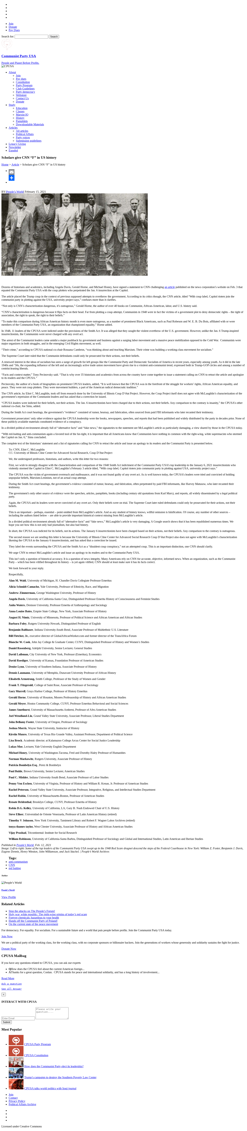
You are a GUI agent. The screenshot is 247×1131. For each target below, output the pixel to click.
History (20, 117)
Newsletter (15, 147)
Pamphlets (22, 121)
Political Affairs (25, 134)
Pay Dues (14, 30)
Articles (13, 127)
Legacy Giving (17, 143)
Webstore (21, 95)
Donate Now (8, 948)
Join (11, 23)
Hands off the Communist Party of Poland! (33, 920)
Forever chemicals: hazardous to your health (34, 917)
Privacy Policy (17, 1101)
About (12, 72)
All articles (22, 130)
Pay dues (21, 78)
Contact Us (22, 98)
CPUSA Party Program (37, 1044)
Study (12, 104)
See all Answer (11, 989)
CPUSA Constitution (36, 1055)
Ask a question (11, 983)
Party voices (23, 137)
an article (170, 287)
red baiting (15, 868)
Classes (20, 111)
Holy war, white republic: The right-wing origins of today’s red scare (48, 914)
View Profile (8, 897)
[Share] (127, 178)
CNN (12, 864)
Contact (13, 1097)
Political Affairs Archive (22, 1104)
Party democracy (25, 91)
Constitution (23, 82)
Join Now (7, 936)
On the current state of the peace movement (33, 924)
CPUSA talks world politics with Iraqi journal (50, 1088)
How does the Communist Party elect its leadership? (54, 1066)
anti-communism (18, 861)
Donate (13, 26)
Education (21, 108)
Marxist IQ (22, 114)
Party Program (24, 85)
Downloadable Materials (30, 124)
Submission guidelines (28, 140)
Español (13, 150)
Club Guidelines (25, 88)
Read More (7, 978)
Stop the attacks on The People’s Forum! (32, 911)
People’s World (15, 191)
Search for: (7, 36)
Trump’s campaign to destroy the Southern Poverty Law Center (60, 1077)
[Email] (127, 172)
